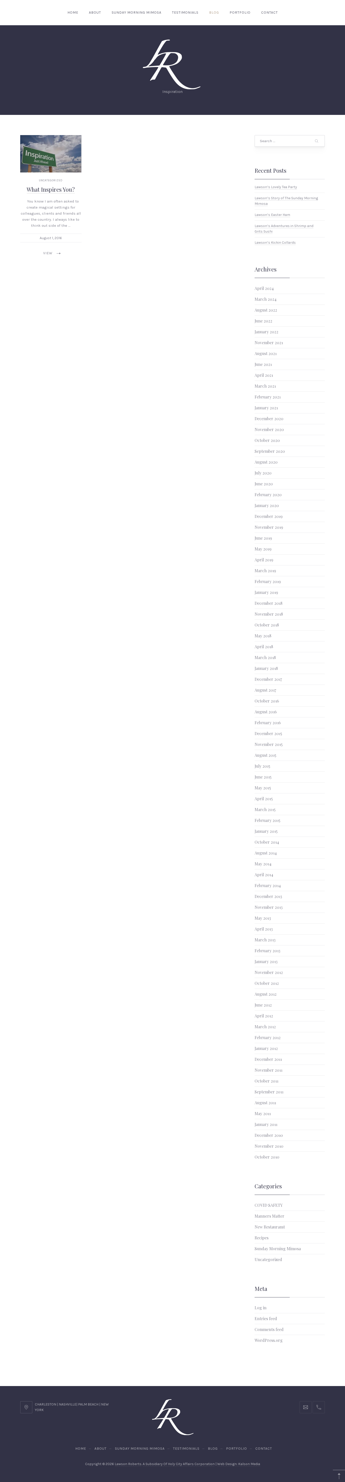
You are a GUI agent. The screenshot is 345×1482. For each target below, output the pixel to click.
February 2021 (268, 396)
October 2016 (267, 701)
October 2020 (267, 440)
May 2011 (263, 1113)
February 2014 (268, 885)
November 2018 (269, 614)
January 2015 (266, 831)
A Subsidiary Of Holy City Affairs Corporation (179, 1464)
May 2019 (263, 548)
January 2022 (266, 331)
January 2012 (266, 1048)
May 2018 (263, 635)
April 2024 (264, 288)
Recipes (261, 1237)
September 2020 (270, 451)
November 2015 (269, 744)
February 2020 (268, 494)
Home (72, 12)
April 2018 (264, 646)
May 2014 (263, 863)
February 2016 (268, 722)
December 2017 (268, 679)
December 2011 (268, 1059)
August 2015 (265, 755)
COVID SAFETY (269, 1205)
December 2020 (269, 418)
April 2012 (264, 1015)
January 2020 (267, 505)
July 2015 (262, 766)
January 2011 (266, 1124)
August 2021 (266, 353)
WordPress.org (269, 1340)
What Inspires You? (51, 189)
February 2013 (267, 950)
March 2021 (265, 386)
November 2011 (268, 1070)
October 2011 (266, 1081)
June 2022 (263, 320)
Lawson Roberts (128, 1464)
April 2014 (264, 874)
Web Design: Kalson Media (238, 1464)
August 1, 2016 (51, 238)
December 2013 (268, 896)
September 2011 (269, 1091)
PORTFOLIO (240, 12)
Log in (260, 1307)
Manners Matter (269, 1216)
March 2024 (266, 299)
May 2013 (263, 918)
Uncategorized (51, 180)
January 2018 (266, 668)
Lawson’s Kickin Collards (275, 242)
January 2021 (266, 407)
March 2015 (265, 809)
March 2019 (265, 570)
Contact (269, 12)
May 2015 (263, 787)
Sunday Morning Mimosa (136, 12)
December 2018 (268, 603)
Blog (214, 12)
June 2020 (264, 483)
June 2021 (263, 364)
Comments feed (269, 1329)
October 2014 (267, 842)
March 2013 (265, 939)
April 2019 (264, 559)
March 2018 (265, 657)
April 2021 (264, 375)
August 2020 (266, 462)
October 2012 (267, 983)
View (48, 253)
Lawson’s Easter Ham (272, 215)
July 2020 (263, 472)
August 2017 (265, 690)
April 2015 (264, 798)
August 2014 (266, 853)
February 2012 (268, 1037)
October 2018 (267, 624)
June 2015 (263, 777)
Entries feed (266, 1318)
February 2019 (268, 581)
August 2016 (266, 711)
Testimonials (185, 12)
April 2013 (264, 929)
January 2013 (266, 961)
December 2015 (268, 733)
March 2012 (265, 1026)
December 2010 (269, 1135)
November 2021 (269, 342)
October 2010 (267, 1157)
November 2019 (269, 527)
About (95, 12)
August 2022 (266, 310)
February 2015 (267, 820)
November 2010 (269, 1146)
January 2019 (266, 592)
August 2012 (266, 994)
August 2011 (265, 1102)
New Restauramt (270, 1226)
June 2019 (263, 538)
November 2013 (269, 907)
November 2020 (269, 429)
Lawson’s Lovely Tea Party (276, 187)
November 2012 (269, 972)
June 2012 (263, 1005)
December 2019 (269, 516)
